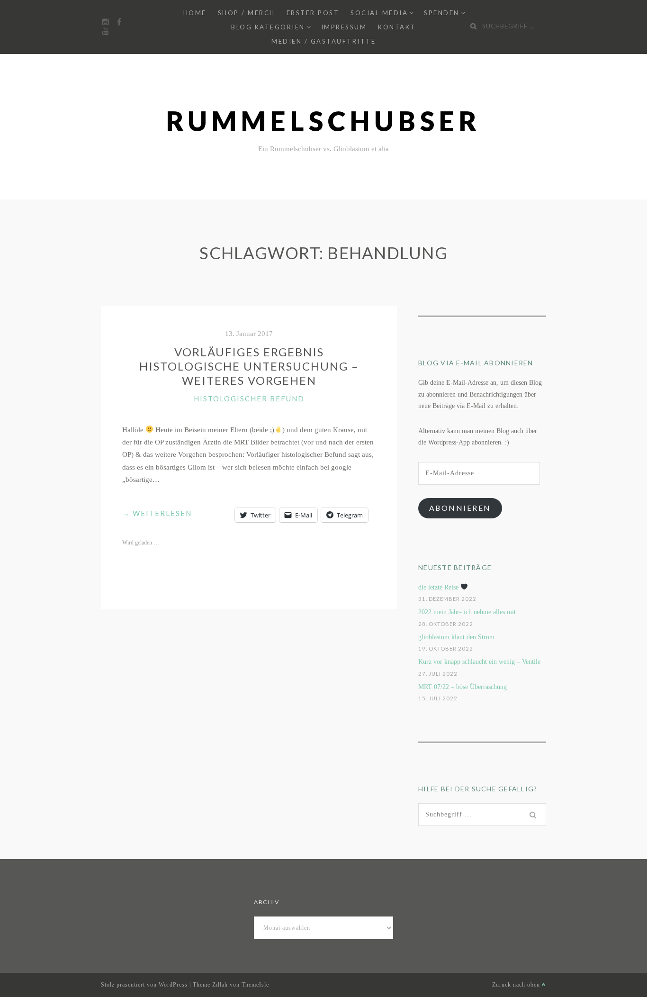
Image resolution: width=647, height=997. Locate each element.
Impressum (344, 27)
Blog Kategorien (268, 27)
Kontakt (397, 27)
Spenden (441, 13)
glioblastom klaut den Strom (456, 637)
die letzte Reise (439, 587)
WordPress (173, 984)
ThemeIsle (255, 984)
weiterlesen (157, 513)
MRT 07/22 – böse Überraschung (462, 686)
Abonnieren (460, 507)
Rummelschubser (323, 121)
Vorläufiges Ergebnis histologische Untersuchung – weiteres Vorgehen (249, 366)
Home (195, 13)
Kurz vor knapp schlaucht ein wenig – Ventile (479, 661)
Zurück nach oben (517, 984)
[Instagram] (105, 22)
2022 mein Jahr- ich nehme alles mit (467, 612)
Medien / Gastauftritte (323, 41)
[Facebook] (119, 22)
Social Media (379, 13)
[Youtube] (105, 31)
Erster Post (313, 13)
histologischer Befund (249, 398)
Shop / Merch (246, 13)
